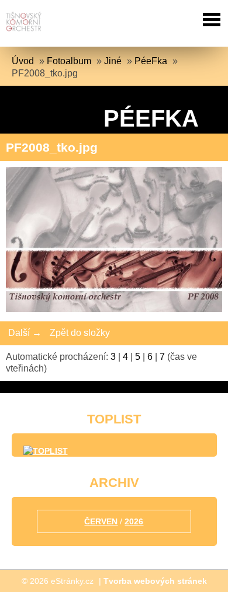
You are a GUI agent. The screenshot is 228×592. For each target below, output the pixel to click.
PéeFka (150, 61)
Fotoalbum (69, 61)
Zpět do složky (80, 333)
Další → (25, 333)
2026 (134, 521)
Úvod (23, 61)
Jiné (113, 61)
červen (101, 521)
